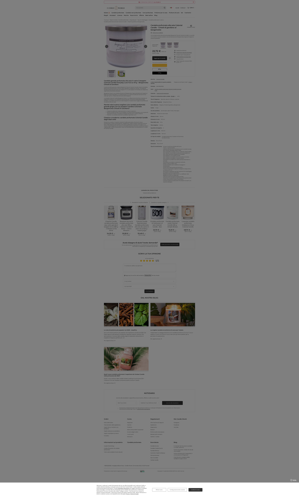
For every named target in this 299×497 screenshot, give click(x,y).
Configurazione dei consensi (177, 489)
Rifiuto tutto (159, 489)
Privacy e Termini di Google (132, 494)
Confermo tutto (195, 489)
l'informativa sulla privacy (123, 488)
